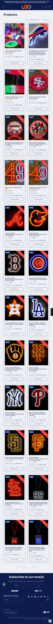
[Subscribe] (37, 585)
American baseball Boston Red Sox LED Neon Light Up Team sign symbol (14, 279)
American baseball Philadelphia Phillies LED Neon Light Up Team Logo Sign (37, 414)
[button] (3, 6)
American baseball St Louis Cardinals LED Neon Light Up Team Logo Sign (14, 504)
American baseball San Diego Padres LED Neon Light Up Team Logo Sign (14, 458)
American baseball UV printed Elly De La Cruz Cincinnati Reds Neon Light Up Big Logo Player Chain (14, 548)
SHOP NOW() (48, 621)
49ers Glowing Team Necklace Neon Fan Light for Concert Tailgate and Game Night (14, 144)
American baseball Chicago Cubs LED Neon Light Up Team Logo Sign (38, 279)
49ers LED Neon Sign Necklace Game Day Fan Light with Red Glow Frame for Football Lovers (38, 144)
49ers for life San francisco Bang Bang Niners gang (37, 97)
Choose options (14, 63)
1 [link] (16, 567)
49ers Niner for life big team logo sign (13, 188)
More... (41, 621)
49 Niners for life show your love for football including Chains (14, 97)
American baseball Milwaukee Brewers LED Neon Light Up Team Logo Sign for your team (13, 369)
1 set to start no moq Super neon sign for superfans (13, 51)
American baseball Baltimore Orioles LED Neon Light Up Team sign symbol (38, 234)
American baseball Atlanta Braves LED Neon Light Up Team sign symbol (14, 234)
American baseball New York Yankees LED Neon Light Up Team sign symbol (14, 414)
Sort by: (27, 19)
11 (32, 567)
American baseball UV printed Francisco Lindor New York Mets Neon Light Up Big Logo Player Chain (37, 549)
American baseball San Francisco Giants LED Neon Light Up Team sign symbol (38, 459)
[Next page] (36, 567)
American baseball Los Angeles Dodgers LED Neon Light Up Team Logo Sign (37, 324)
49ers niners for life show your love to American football (38, 188)
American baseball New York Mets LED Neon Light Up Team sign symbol (38, 369)
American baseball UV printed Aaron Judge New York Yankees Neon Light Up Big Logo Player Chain (38, 504)
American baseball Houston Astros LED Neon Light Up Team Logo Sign (14, 323)
